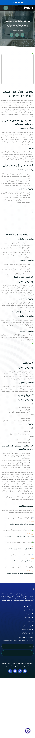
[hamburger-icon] (6, 8)
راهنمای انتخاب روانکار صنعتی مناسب (22, 524)
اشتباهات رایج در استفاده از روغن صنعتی (20, 549)
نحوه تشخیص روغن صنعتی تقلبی (23, 561)
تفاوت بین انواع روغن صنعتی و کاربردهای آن (19, 536)
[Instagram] (13, 2)
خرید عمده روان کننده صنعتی (20, 497)
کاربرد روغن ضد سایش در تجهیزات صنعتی (20, 573)
